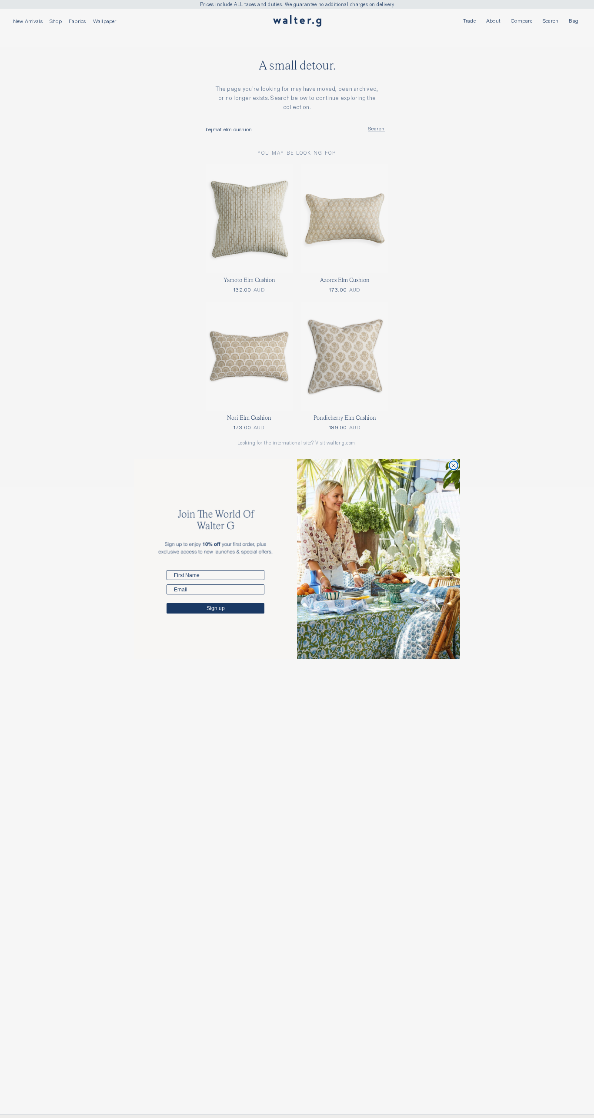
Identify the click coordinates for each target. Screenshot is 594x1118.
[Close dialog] (453, 465)
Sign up (216, 608)
